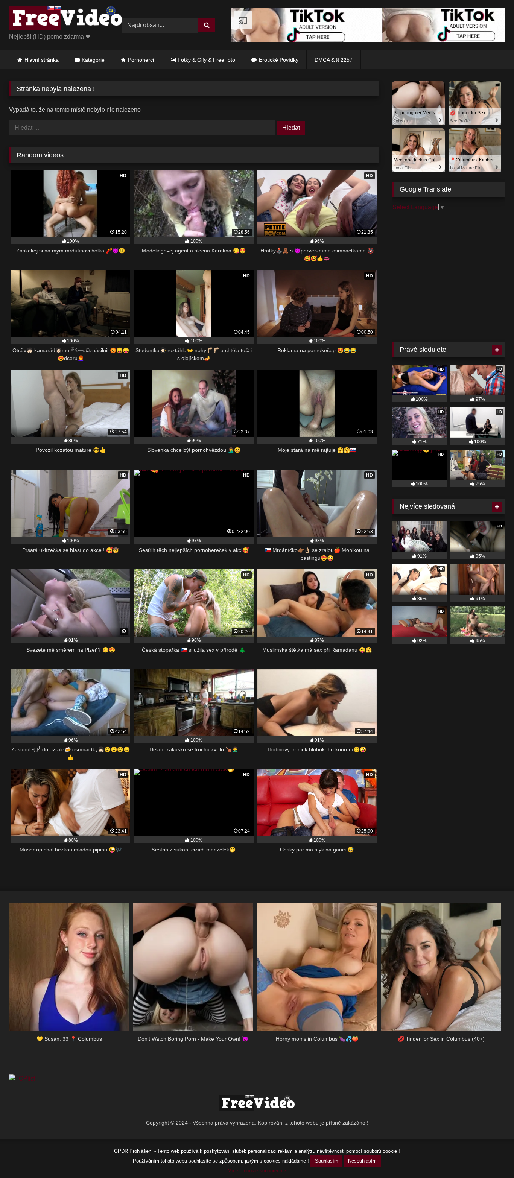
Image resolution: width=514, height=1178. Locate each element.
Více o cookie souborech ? (257, 1170)
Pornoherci (141, 60)
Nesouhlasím (362, 1161)
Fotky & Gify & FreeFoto (206, 60)
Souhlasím (326, 1161)
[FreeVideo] (65, 19)
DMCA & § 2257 (334, 60)
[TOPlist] (22, 1078)
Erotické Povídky (278, 60)
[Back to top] (490, 1155)
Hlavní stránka (41, 60)
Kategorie (93, 60)
